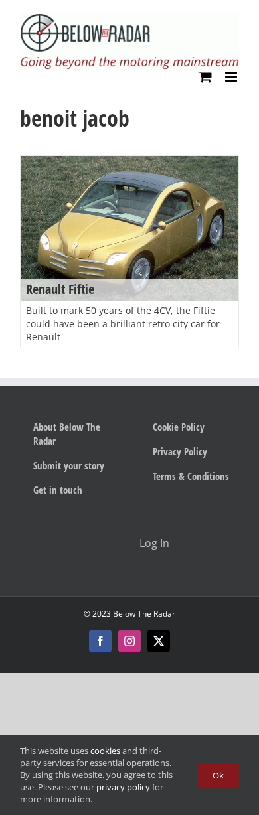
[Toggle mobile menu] (232, 77)
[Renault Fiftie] (129, 228)
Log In (154, 543)
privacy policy (123, 787)
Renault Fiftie (60, 289)
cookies (105, 751)
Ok (218, 775)
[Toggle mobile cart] (205, 77)
